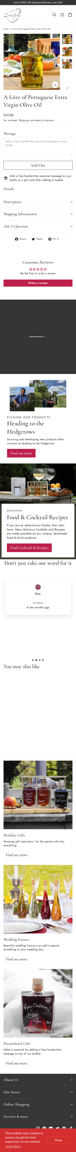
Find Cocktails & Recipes (29, 547)
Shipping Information (20, 214)
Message (10, 133)
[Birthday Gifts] (38, 795)
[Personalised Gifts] (38, 1003)
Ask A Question (16, 226)
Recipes (59, 529)
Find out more (58, 368)
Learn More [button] (13, 1146)
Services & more (16, 1116)
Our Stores (12, 1092)
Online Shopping (17, 1104)
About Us (11, 1079)
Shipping (24, 120)
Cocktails (42, 529)
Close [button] (58, 1140)
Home (6, 28)
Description (12, 202)
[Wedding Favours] (38, 899)
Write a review (38, 283)
